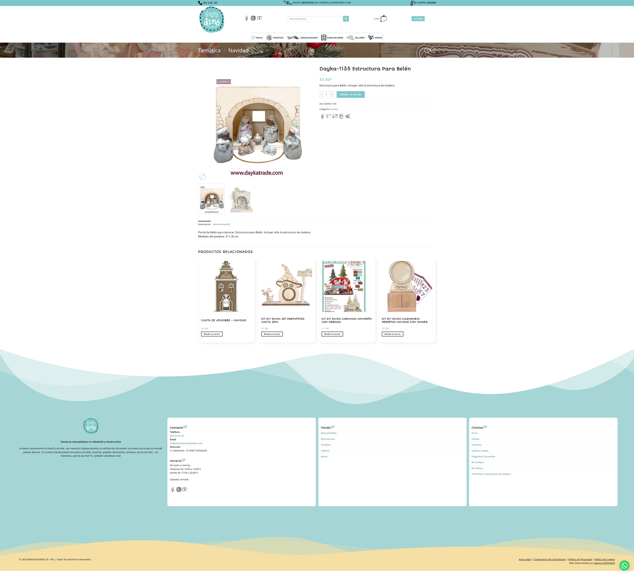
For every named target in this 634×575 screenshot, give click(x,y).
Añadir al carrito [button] (212, 334)
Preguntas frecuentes (483, 456)
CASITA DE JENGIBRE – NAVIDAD (223, 320)
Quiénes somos (480, 450)
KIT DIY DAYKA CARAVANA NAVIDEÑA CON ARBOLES (347, 320)
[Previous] (205, 122)
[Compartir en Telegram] (347, 117)
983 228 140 (210, 3)
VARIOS (378, 37)
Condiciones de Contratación (550, 559)
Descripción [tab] (204, 224)
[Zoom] (202, 176)
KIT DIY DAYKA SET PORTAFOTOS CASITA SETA (282, 320)
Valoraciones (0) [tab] (221, 224)
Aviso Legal (525, 559)
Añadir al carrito (351, 94)
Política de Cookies (605, 559)
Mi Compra (478, 462)
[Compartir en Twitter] (328, 117)
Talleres (325, 450)
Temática (209, 50)
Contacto (476, 444)
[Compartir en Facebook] (322, 117)
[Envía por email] (335, 117)
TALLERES (360, 37)
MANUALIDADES (309, 37)
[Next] (308, 122)
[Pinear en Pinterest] (341, 117)
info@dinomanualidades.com (186, 443)
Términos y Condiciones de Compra (491, 474)
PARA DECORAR (335, 37)
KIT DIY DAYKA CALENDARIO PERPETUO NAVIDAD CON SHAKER (405, 320)
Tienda (475, 439)
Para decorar (328, 439)
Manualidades (329, 433)
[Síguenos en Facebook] (246, 19)
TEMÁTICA (278, 37)
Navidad (238, 50)
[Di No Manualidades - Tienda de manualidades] (212, 19)
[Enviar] (346, 18)
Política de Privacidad (580, 559)
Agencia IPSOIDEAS (604, 563)
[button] (624, 565)
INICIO (259, 37)
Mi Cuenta (477, 468)
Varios (324, 456)
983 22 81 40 (177, 435)
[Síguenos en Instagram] (253, 19)
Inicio (474, 433)
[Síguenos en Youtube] (259, 19)
